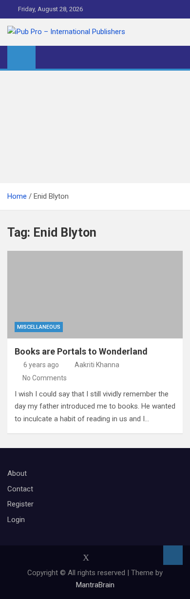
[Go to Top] (173, 555)
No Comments (44, 378)
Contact (20, 489)
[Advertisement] (95, 126)
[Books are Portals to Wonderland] (95, 294)
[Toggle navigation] (48, 57)
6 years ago (41, 365)
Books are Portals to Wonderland (81, 351)
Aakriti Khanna (97, 365)
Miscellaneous (38, 327)
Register (20, 504)
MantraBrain (95, 584)
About (17, 473)
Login (16, 519)
